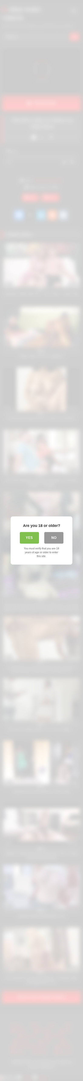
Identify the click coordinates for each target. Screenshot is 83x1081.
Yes (29, 538)
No (53, 538)
